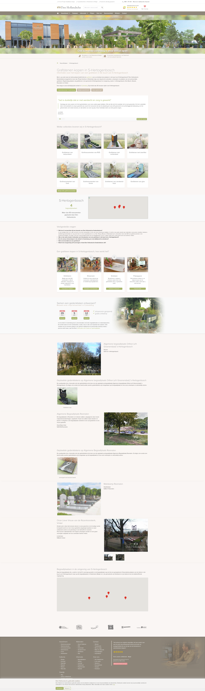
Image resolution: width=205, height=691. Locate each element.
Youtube (97, 667)
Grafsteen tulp (67, 407)
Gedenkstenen (64, 650)
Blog (62, 675)
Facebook (97, 668)
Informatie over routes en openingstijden (88, 328)
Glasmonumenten (65, 646)
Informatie (83, 13)
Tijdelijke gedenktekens (67, 678)
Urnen (62, 651)
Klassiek (63, 665)
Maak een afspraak (99, 650)
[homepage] (58, 13)
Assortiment (65, 13)
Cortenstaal (80, 648)
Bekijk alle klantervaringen (120, 664)
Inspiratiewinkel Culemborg (66, 90)
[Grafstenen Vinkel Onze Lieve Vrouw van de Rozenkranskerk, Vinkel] (108, 557)
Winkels (117, 13)
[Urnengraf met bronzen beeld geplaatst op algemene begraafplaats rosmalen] (67, 466)
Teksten (80, 661)
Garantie (80, 668)
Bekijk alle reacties (141, 119)
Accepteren (59, 688)
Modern (63, 667)
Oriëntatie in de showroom (90, 288)
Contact (124, 13)
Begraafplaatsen (82, 659)
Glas (79, 653)
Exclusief (63, 661)
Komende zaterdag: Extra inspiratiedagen (102, 17)
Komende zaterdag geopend (107, 1)
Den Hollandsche (99, 659)
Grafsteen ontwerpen (114, 288)
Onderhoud (81, 665)
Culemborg (84, 85)
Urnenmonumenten (66, 648)
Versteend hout (82, 650)
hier (114, 684)
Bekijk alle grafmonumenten (66, 191)
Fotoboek (75, 13)
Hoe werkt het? (97, 90)
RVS (79, 646)
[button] (115, 207)
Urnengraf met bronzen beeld (67, 477)
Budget (62, 659)
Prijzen (92, 13)
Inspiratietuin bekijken (67, 288)
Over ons (99, 13)
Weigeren (67, 688)
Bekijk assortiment (83, 90)
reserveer (62, 318)
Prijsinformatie (137, 288)
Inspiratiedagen (98, 651)
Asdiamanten (64, 653)
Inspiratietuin (98, 653)
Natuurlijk (63, 668)
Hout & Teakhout (82, 644)
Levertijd (80, 663)
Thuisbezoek (98, 646)
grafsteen (89, 77)
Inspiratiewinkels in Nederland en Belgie (87, 1)
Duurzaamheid (108, 13)
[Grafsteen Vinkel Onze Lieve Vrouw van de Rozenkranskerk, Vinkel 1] (120, 557)
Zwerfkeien (80, 651)
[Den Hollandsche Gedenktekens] (69, 7)
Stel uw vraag (98, 648)
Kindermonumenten (66, 644)
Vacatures (97, 663)
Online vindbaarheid (66, 676)
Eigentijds (63, 663)
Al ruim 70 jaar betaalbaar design (66, 1)
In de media (97, 661)
